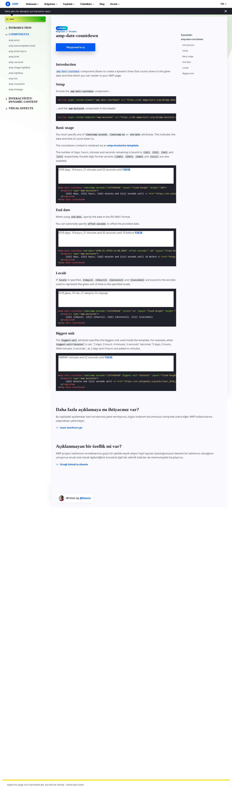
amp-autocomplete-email (22, 45)
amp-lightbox (16, 72)
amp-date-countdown (192, 39)
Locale (185, 67)
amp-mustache (17, 83)
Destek (113, 4)
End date (186, 62)
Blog (102, 4)
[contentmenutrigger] (202, 34)
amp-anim (14, 40)
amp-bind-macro (18, 51)
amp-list (13, 78)
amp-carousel (16, 62)
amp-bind (14, 56)
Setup (185, 50)
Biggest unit (188, 73)
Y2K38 (126, 169)
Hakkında (31, 4)
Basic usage (187, 56)
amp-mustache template (122, 145)
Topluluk (68, 4)
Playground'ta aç (75, 47)
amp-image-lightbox (19, 67)
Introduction (188, 45)
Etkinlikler (86, 4)
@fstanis (85, 498)
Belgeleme (49, 4)
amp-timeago (16, 89)
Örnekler (73, 31)
